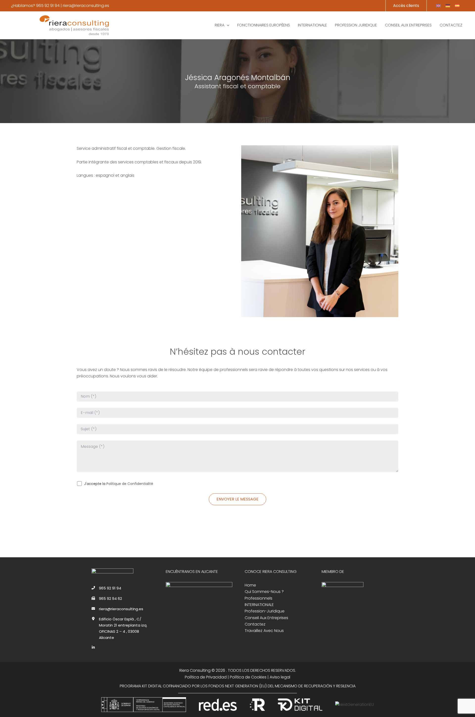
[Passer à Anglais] (438, 5)
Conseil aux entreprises (266, 618)
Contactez (255, 624)
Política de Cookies (248, 677)
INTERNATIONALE (259, 605)
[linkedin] (93, 647)
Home (250, 585)
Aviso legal (280, 677)
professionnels (258, 598)
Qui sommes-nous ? (264, 591)
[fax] (93, 598)
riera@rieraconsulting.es (86, 5)
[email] (93, 608)
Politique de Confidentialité (129, 483)
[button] (406, 5)
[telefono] (93, 587)
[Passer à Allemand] (447, 5)
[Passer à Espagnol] (457, 5)
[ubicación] (93, 618)
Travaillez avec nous (264, 630)
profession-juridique (265, 611)
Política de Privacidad (206, 677)
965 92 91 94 (48, 5)
